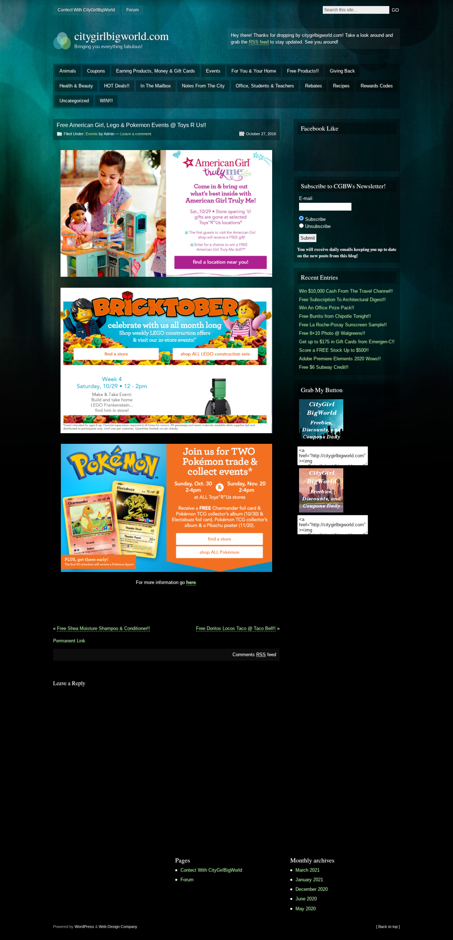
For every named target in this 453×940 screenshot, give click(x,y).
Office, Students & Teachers (265, 85)
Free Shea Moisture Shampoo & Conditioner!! (103, 628)
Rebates (313, 85)
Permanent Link (69, 640)
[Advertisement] (166, 604)
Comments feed (254, 654)
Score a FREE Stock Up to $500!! (334, 350)
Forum (132, 9)
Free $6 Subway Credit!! (324, 367)
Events (213, 71)
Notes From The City (203, 85)
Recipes (341, 85)
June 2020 (306, 898)
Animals (67, 71)
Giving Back (342, 71)
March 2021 (308, 870)
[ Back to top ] (388, 926)
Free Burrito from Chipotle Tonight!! (335, 316)
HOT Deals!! (117, 85)
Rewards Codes (377, 85)
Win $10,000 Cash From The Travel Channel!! (346, 291)
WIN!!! (106, 100)
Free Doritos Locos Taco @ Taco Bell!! (236, 628)
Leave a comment (135, 134)
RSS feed (259, 42)
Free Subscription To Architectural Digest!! (342, 299)
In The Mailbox (156, 85)
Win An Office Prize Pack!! (326, 307)
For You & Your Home (253, 71)
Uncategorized (74, 100)
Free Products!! (303, 71)
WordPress (84, 926)
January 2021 (309, 879)
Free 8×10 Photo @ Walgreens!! (332, 333)
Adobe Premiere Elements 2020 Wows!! (340, 358)
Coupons (96, 71)
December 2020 (312, 889)
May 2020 (306, 908)
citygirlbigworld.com (121, 35)
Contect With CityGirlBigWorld (86, 9)
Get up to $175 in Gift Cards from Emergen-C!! (347, 341)
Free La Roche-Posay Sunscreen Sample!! (343, 324)
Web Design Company (118, 926)
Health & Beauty (76, 85)
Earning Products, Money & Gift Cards (155, 71)
